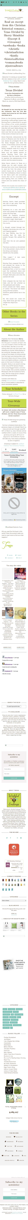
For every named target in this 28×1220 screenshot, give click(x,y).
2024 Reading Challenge (14, 861)
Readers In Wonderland (11, 1065)
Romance (18, 18)
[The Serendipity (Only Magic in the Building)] (9, 890)
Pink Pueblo (22, 1204)
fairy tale (6, 1027)
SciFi (19, 1017)
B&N (17, 189)
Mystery (5, 1017)
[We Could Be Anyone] (9, 881)
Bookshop (11, 189)
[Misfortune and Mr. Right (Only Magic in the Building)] (3, 890)
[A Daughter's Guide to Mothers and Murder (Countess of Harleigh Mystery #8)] (21, 885)
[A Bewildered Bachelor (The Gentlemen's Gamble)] (18, 881)
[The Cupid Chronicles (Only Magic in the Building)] (12, 890)
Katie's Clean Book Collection (12, 1054)
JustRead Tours (17, 394)
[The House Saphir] (24, 880)
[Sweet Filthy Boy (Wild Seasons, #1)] (6, 881)
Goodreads (7, 187)
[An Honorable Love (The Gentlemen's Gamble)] (15, 881)
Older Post (20, 647)
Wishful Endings (17, 1212)
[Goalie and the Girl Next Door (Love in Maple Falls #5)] (6, 885)
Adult (5, 1009)
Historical (10, 18)
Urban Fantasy (7, 1025)
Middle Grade (19, 1014)
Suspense (6, 1022)
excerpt (14, 17)
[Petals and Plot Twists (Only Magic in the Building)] (6, 890)
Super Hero (14, 1019)
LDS (12, 1014)
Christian (8, 17)
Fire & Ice (6, 1050)
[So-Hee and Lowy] (24, 885)
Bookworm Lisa (8, 1056)
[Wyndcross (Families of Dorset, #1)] (12, 885)
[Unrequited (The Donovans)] (9, 885)
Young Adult (17, 1025)
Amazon (4, 189)
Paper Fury (7, 1059)
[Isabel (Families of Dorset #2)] (15, 885)
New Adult (13, 1017)
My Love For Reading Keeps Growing (15, 1058)
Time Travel (13, 1022)
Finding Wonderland (10, 1037)
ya (11, 1027)
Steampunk (6, 1019)
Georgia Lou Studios (17, 1213)
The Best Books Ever (10, 1061)
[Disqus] (14, 674)
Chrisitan (19, 1009)
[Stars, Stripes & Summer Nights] (12, 880)
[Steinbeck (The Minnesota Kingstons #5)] (18, 885)
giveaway (20, 17)
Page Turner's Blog (9, 1067)
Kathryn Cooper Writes (10, 1069)
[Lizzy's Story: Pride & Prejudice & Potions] (3, 880)
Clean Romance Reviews (11, 1072)
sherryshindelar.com (13, 380)
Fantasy (15, 1011)
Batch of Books (8, 1046)
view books (21, 871)
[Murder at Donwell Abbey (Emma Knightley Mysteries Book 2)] (3, 885)
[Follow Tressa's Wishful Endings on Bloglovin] (14, 1122)
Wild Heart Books (18, 187)
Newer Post (7, 647)
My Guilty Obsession (10, 1063)
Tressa (13, 863)
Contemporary (7, 1011)
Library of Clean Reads (10, 1071)
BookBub (23, 189)
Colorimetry (7, 1043)
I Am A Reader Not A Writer (12, 1041)
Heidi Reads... (8, 1045)
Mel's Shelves (8, 1052)
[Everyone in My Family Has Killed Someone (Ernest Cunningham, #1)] (21, 880)
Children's (11, 1009)
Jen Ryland (7, 1039)
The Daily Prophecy (9, 1048)
